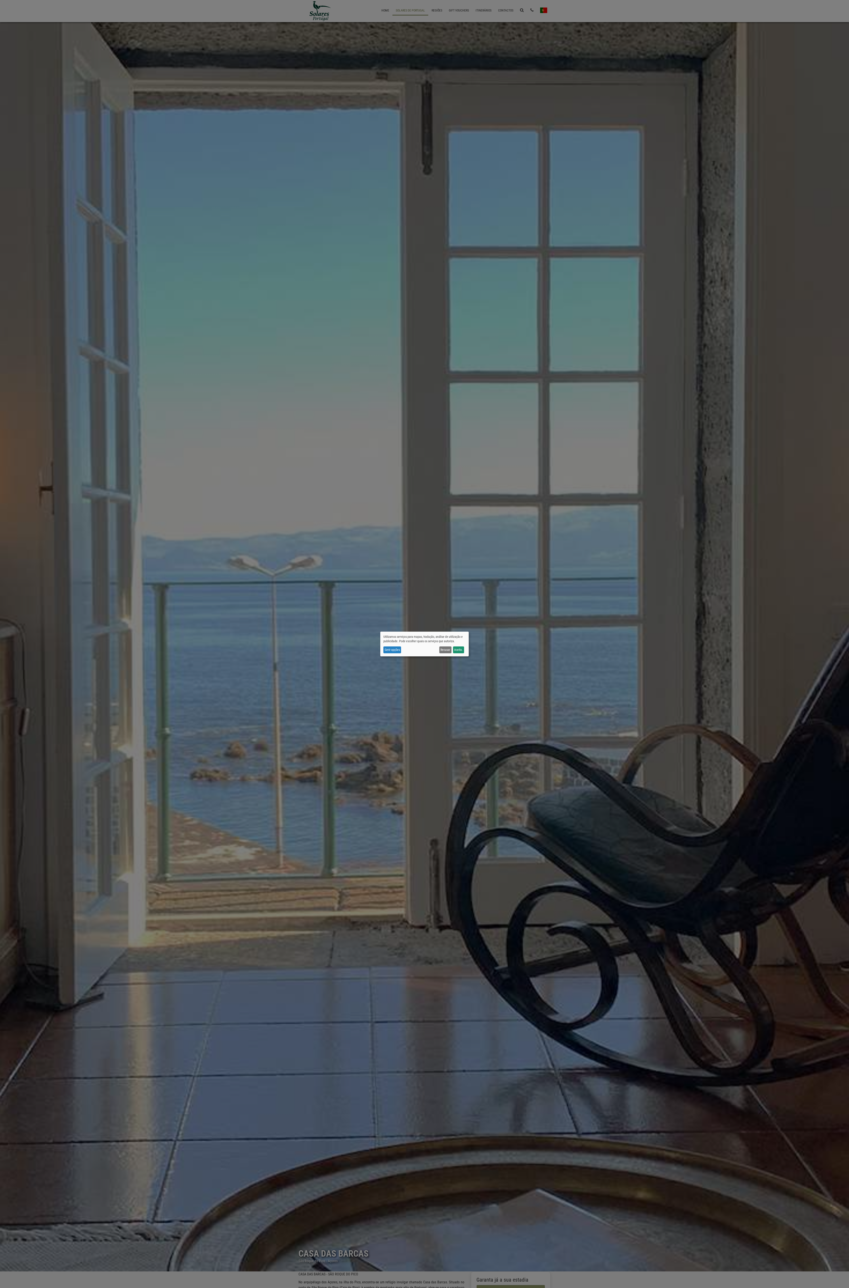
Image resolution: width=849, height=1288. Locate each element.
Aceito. (458, 650)
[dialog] (424, 644)
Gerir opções (392, 650)
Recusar (445, 650)
